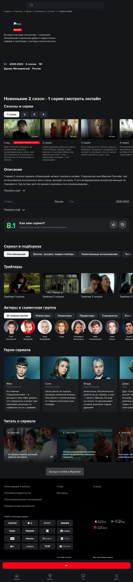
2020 (119, 201)
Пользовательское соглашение (23, 499)
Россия (36, 68)
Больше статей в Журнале (65, 471)
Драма (8, 68)
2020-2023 (16, 63)
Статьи (97, 486)
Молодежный (21, 68)
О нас (60, 486)
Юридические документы (19, 505)
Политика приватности (17, 492)
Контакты (62, 492)
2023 (126, 201)
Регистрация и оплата (17, 486)
